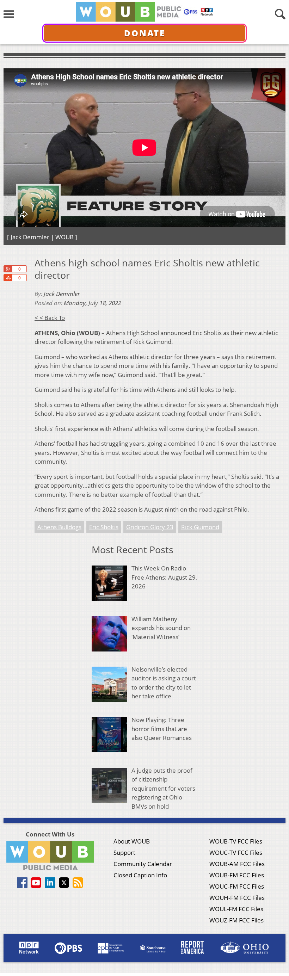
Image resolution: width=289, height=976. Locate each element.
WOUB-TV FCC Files (235, 841)
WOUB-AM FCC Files (237, 864)
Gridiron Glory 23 (149, 527)
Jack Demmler (62, 294)
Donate (144, 33)
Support (124, 852)
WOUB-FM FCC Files (236, 875)
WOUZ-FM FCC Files (236, 920)
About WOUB (131, 841)
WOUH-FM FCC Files (237, 898)
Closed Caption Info (140, 875)
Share (8, 277)
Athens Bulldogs (59, 527)
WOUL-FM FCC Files (236, 909)
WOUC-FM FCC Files (236, 886)
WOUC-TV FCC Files (235, 852)
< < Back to (50, 318)
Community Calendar (142, 864)
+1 (8, 268)
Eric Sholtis (103, 527)
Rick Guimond (200, 527)
